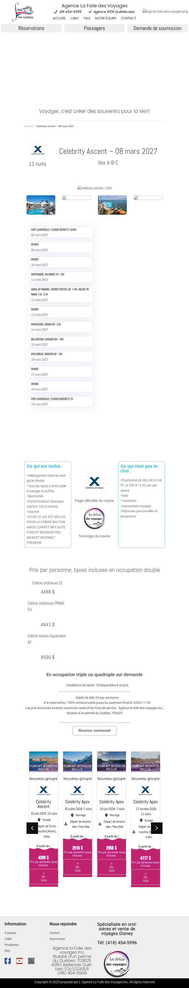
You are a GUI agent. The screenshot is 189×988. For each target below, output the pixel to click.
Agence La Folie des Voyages (94, 6)
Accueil (28, 126)
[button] (156, 828)
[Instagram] (31, 961)
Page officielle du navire (94, 500)
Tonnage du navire (94, 536)
